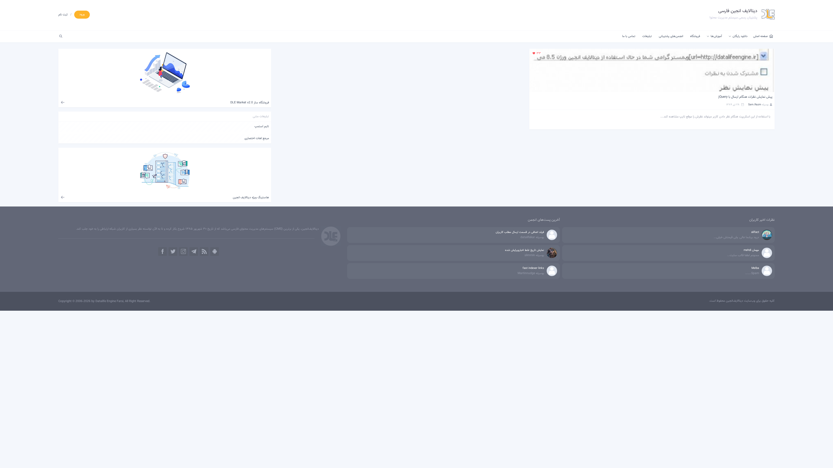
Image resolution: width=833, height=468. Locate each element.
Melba (755, 268)
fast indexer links (533, 268)
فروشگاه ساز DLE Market (249, 102)
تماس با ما (628, 36)
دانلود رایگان (740, 36)
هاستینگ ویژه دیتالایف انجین (251, 197)
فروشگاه (695, 36)
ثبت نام (63, 14)
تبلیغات (647, 36)
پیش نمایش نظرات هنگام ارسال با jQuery (745, 96)
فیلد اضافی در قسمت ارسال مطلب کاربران (520, 232)
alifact (755, 232)
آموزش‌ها (716, 36)
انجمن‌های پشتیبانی (671, 36)
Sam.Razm (754, 105)
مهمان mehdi (751, 250)
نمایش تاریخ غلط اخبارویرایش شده (524, 250)
